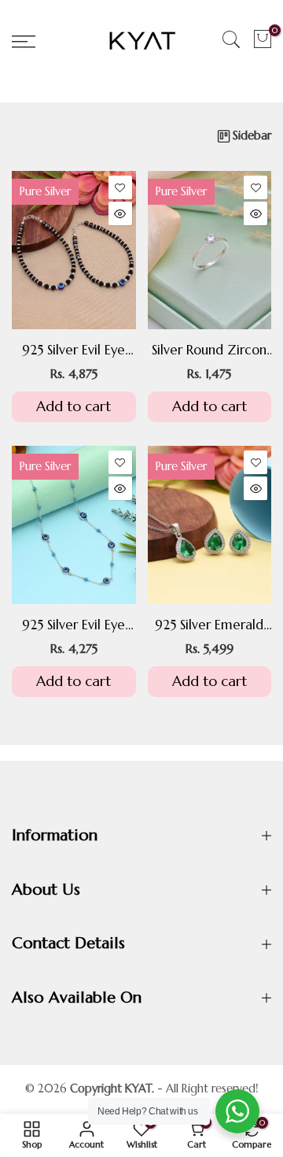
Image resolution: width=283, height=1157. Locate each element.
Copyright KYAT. (112, 1088)
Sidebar (252, 135)
